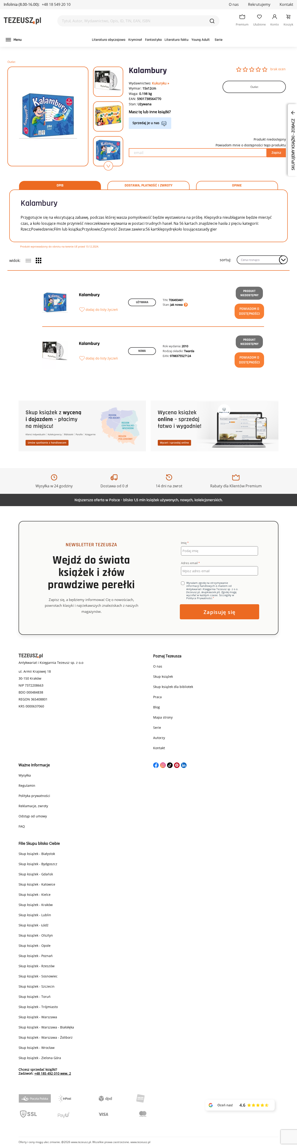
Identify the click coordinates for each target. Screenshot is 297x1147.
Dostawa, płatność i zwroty (148, 185)
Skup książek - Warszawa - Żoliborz (46, 1037)
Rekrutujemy (259, 4)
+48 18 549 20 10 (56, 4)
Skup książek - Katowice (37, 884)
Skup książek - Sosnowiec (38, 976)
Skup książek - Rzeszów (37, 966)
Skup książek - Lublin (35, 915)
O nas (234, 4)
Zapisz (276, 152)
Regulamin (27, 785)
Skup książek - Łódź (33, 925)
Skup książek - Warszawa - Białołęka (46, 1027)
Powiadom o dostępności (249, 311)
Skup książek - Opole (35, 945)
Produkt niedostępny (249, 293)
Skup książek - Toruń (35, 996)
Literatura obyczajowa (108, 39)
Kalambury (89, 295)
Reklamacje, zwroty (33, 806)
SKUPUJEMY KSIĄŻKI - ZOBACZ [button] (293, 144)
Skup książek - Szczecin (37, 986)
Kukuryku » (160, 83)
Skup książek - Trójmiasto (38, 1007)
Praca (157, 697)
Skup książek (163, 676)
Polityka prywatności (34, 796)
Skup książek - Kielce (35, 894)
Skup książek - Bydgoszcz (38, 864)
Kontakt (286, 4)
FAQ (22, 826)
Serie (219, 39)
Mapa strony (163, 717)
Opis (60, 185)
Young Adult (200, 39)
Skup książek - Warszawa (38, 1017)
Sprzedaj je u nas (145, 123)
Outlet (11, 62)
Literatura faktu (176, 39)
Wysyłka (25, 775)
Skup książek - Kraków (36, 905)
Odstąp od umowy (33, 816)
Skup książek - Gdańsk (36, 874)
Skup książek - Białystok (37, 853)
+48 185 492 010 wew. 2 (52, 1073)
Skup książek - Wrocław (37, 1047)
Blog (156, 707)
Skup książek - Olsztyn (36, 935)
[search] (212, 20)
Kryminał (135, 39)
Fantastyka (153, 39)
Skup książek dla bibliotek (173, 686)
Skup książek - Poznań (36, 956)
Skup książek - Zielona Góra (40, 1058)
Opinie (237, 185)
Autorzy (159, 738)
